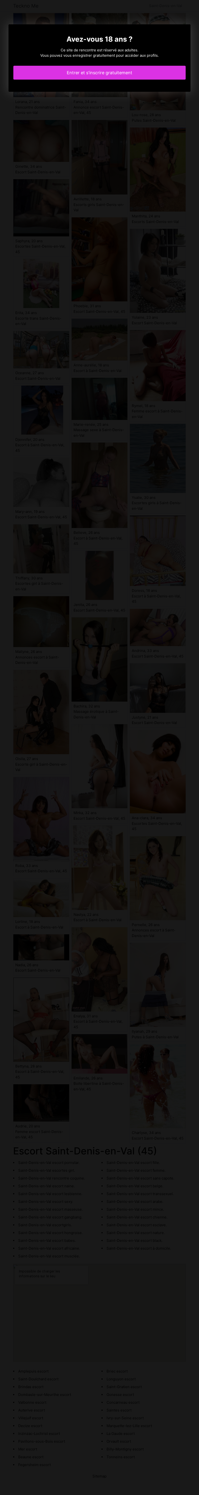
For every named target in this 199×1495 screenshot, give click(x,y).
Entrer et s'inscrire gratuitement (99, 72)
